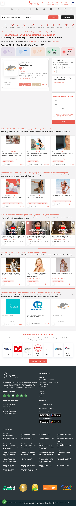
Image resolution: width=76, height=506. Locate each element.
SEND (63, 122)
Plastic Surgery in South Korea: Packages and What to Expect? (11, 274)
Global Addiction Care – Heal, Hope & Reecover (45, 465)
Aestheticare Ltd (59, 82)
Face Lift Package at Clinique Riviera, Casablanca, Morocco (62, 154)
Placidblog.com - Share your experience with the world (64, 445)
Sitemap (41, 396)
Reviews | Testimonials (9, 411)
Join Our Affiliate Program (46, 379)
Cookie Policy (61, 117)
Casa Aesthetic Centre (8, 315)
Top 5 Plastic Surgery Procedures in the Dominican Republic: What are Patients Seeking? (37, 275)
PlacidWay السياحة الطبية (27, 438)
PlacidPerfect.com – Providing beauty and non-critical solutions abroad (28, 452)
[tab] (19, 248)
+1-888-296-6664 (47, 404)
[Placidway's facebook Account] (4, 395)
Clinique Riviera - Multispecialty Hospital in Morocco (36, 315)
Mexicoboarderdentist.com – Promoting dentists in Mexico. (64, 452)
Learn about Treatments (10, 413)
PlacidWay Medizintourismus (8, 434)
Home (4, 32)
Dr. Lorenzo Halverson (34, 41)
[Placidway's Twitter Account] (8, 395)
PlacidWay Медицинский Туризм (28, 435)
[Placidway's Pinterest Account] (17, 395)
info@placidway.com (48, 408)
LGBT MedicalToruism (63, 465)
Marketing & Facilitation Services (48, 382)
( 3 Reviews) (13, 78)
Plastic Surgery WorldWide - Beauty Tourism (28, 458)
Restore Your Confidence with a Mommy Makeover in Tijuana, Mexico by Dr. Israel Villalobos (62, 237)
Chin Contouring (43, 32)
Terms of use (66, 114)
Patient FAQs (42, 386)
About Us (41, 377)
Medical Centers (13, 32)
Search (53, 17)
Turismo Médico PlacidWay (10, 438)
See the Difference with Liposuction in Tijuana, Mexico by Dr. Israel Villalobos (13, 237)
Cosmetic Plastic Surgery (28, 32)
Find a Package (7, 406)
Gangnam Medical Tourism (46, 438)
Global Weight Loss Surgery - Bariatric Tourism (65, 458)
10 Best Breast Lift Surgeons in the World (62, 274)
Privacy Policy (68, 115)
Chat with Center (24, 84)
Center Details (34, 84)
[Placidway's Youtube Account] (13, 395)
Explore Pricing (7, 409)
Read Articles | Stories (9, 416)
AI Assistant (67, 17)
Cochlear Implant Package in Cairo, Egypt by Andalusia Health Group (12, 154)
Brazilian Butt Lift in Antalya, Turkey (62, 195)
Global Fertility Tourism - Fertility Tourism (10, 465)
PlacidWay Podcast (44, 434)
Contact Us (42, 393)
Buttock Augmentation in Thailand (12, 197)
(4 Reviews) (11, 321)
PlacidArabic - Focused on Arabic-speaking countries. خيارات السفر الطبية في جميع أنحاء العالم (46, 453)
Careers (41, 391)
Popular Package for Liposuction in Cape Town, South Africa (37, 154)
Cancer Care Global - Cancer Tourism (9, 469)
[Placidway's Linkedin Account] (25, 395)
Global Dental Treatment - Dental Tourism (28, 465)
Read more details (24, 79)
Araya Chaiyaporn (56, 41)
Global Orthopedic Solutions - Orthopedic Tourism (29, 469)
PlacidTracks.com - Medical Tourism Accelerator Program (65, 440)
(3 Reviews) (61, 321)
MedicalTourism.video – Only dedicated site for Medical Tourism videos (9, 459)
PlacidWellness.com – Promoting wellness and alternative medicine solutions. (9, 453)
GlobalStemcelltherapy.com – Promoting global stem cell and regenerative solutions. (47, 460)
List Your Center (43, 384)
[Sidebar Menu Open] (2, 3)
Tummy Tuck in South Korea (35, 197)
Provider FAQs (43, 389)
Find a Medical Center (9, 404)
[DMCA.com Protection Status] (35, 488)
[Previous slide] (3, 151)
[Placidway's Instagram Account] (21, 395)
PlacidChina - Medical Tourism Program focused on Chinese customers (28, 445)
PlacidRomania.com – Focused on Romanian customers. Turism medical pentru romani (10, 446)
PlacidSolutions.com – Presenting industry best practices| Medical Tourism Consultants (46, 446)
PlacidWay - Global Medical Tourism (65, 435)
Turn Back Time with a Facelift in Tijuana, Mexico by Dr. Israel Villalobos (38, 237)
